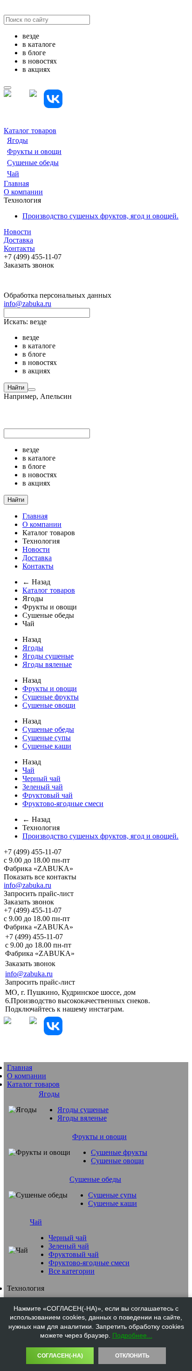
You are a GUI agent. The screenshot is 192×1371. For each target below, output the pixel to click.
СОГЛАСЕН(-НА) (60, 1355)
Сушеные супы (46, 738)
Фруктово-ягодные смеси (62, 803)
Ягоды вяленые (47, 664)
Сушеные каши (46, 746)
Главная (16, 183)
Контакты (19, 248)
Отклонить (132, 1355)
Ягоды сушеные (48, 656)
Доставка (18, 240)
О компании (23, 192)
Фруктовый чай (47, 795)
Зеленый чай (42, 787)
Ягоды (17, 140)
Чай (13, 174)
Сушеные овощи (48, 705)
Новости (17, 232)
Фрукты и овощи (34, 151)
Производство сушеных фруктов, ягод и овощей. (100, 216)
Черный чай (41, 778)
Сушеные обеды (33, 163)
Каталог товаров (30, 131)
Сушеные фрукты (50, 697)
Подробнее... (132, 1335)
